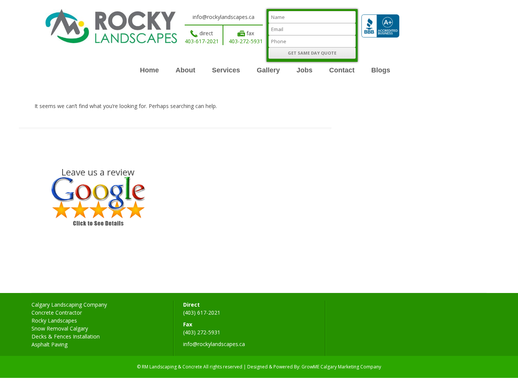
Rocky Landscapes (54, 320)
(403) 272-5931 (201, 332)
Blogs (380, 70)
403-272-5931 (246, 41)
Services (226, 70)
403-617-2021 (202, 41)
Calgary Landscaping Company (69, 304)
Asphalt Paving (49, 344)
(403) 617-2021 (201, 312)
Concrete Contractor (56, 312)
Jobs (304, 70)
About (185, 70)
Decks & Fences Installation (65, 336)
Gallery (268, 70)
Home (149, 70)
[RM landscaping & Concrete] (111, 41)
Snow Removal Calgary (59, 328)
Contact (342, 70)
